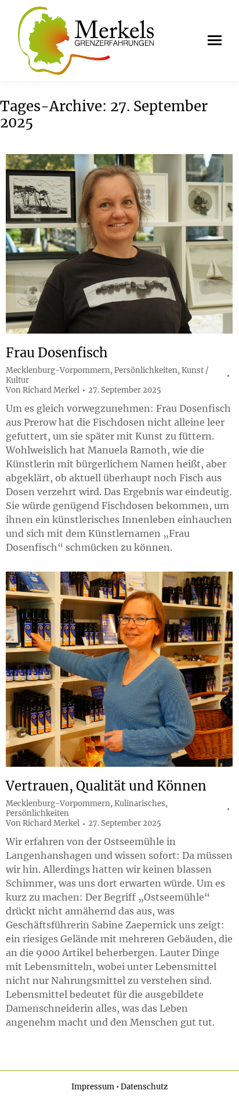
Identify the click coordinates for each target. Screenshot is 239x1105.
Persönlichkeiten (146, 370)
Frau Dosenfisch (57, 353)
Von (42, 390)
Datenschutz (144, 1087)
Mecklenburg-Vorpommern (58, 370)
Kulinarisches (139, 803)
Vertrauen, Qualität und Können (106, 786)
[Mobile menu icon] (212, 40)
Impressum (92, 1087)
